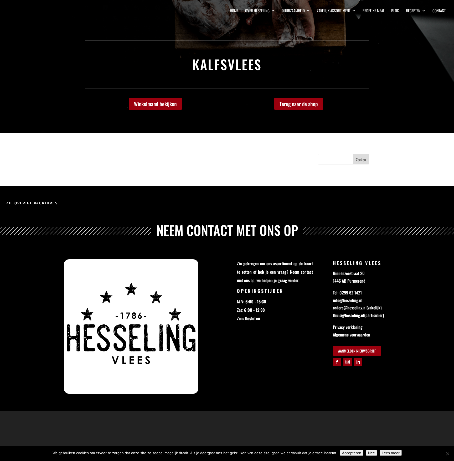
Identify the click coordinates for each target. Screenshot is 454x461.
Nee (371, 453)
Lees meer (391, 453)
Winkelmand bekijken (155, 104)
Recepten (413, 11)
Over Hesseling (257, 11)
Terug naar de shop (299, 104)
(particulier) (374, 315)
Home (234, 11)
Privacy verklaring (348, 327)
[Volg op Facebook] (337, 362)
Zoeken (361, 159)
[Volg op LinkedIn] (358, 362)
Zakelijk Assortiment (333, 11)
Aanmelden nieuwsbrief (357, 351)
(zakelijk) (374, 307)
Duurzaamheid (293, 11)
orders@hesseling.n (349, 307)
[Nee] (447, 453)
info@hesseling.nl (347, 300)
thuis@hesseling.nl (348, 315)
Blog (395, 11)
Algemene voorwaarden (351, 334)
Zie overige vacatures (32, 203)
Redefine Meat (373, 11)
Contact (439, 11)
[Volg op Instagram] (347, 362)
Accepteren (351, 453)
